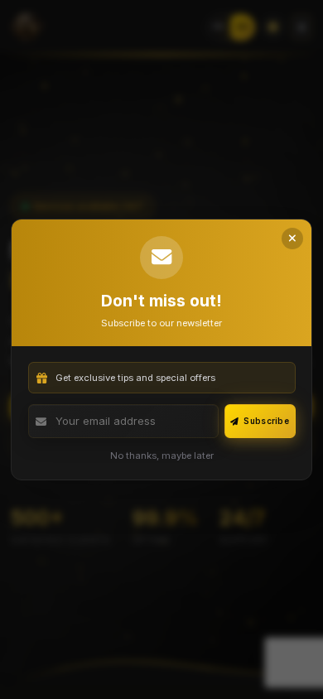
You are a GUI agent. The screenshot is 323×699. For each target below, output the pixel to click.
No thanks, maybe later (162, 455)
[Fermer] (292, 238)
